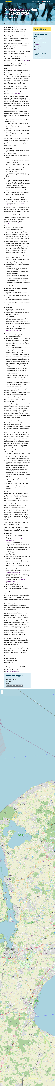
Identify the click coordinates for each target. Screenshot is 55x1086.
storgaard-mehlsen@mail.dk (16, 93)
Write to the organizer (40, 42)
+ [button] (1, 691)
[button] (44, 1)
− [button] (1, 693)
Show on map (10, 685)
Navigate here (19, 685)
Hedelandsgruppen (40, 57)
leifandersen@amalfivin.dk (13, 671)
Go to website (38, 49)
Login (33, 1)
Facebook (26, 60)
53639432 (37, 44)
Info (5, 23)
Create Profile (38, 1)
